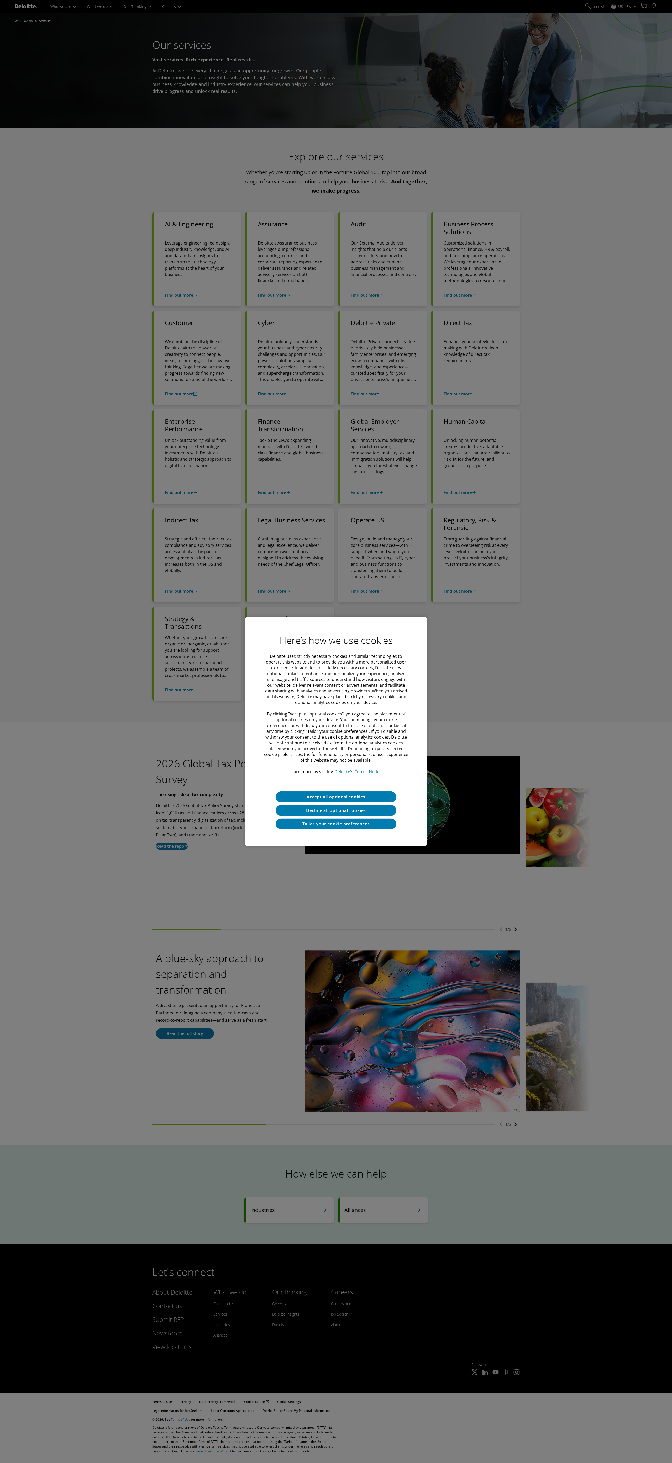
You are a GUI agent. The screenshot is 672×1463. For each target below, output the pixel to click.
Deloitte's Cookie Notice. (358, 772)
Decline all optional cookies (336, 810)
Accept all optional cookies (336, 797)
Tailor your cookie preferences (336, 824)
